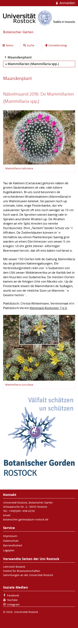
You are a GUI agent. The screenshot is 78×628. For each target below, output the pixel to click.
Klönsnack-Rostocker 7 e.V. (48, 308)
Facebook (13, 595)
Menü (9, 45)
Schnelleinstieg (57, 45)
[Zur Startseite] (39, 18)
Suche (30, 45)
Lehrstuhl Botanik (14, 566)
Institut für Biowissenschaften (21, 571)
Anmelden (67, 3)
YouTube (12, 600)
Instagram (13, 604)
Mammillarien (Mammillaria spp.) (33, 64)
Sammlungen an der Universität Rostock (28, 575)
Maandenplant (20, 57)
